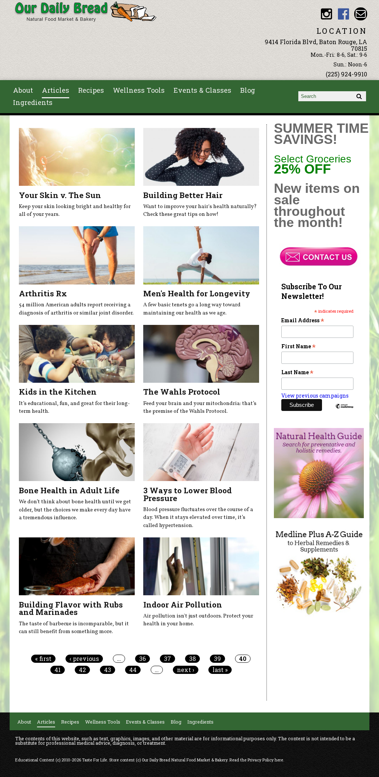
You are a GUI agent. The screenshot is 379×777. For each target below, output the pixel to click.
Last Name (297, 372)
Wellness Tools (139, 90)
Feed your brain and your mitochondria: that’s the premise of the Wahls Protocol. (199, 407)
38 (192, 658)
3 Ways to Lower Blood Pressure (187, 494)
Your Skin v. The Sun (60, 195)
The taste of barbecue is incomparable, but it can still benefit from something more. (74, 628)
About (23, 90)
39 (217, 658)
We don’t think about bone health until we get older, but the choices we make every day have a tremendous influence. (75, 509)
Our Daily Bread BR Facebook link (343, 13)
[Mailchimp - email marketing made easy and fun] (344, 407)
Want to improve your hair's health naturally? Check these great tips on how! (200, 210)
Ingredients (33, 102)
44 (133, 670)
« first (43, 658)
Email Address (302, 320)
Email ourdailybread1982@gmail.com (360, 13)
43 (107, 670)
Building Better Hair (182, 195)
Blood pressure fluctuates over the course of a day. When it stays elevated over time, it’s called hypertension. (198, 517)
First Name (298, 346)
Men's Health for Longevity (196, 293)
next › (185, 670)
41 (57, 670)
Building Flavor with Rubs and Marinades (71, 608)
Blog (247, 90)
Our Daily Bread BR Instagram (326, 13)
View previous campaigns (315, 395)
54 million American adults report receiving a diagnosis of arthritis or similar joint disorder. (76, 309)
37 (167, 658)
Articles (55, 90)
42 (82, 670)
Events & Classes (202, 90)
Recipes (91, 90)
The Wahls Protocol (181, 391)
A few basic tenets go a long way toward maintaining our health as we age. (192, 309)
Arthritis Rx (43, 293)
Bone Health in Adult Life (69, 490)
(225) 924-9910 (346, 74)
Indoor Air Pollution (182, 604)
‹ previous (84, 658)
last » (220, 670)
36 (142, 658)
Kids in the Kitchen (58, 391)
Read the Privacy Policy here (256, 760)
